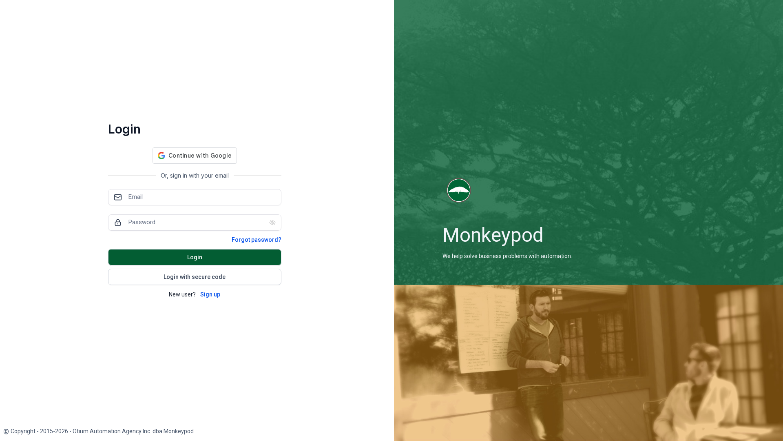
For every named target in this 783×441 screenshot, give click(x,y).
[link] (98, 431)
